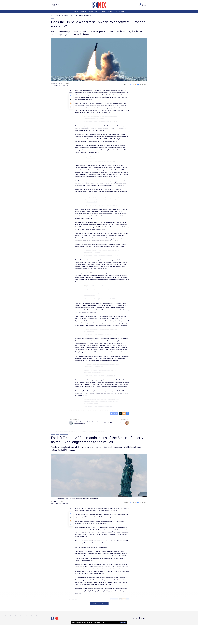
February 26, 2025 (111, 334)
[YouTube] (56, 5)
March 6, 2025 (110, 299)
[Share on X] (133, 84)
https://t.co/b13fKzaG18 (89, 331)
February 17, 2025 (111, 121)
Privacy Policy (91, 622)
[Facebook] (52, 5)
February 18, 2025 (111, 205)
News (52, 18)
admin (54, 501)
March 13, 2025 (110, 406)
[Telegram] (58, 5)
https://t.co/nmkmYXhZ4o (89, 158)
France (53, 433)
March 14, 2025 (110, 375)
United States (64, 433)
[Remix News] (99, 5)
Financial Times (105, 139)
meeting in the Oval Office (90, 130)
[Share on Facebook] (131, 84)
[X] (54, 5)
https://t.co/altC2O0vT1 (95, 252)
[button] (123, 622)
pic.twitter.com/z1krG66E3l (92, 403)
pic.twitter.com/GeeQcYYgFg (97, 373)
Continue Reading (99, 604)
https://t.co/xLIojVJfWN (92, 202)
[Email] (136, 84)
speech (82, 110)
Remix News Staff (57, 83)
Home (52, 15)
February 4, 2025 (111, 161)
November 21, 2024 (112, 255)
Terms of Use (100, 622)
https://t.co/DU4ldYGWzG (98, 118)
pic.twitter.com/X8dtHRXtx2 (89, 296)
